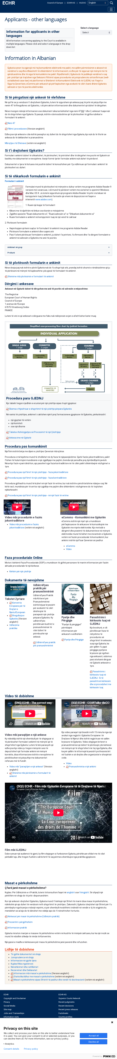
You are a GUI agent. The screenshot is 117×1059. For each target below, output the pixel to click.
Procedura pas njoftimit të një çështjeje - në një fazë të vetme (38, 495)
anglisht (71, 892)
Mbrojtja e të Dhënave (15, 143)
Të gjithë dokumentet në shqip (26, 954)
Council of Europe (55, 3)
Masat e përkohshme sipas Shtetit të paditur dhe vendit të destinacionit (49, 980)
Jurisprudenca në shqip (22, 957)
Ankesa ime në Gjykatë (20, 438)
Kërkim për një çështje (20, 571)
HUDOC (82, 3)
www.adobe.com (43, 199)
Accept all (94, 1035)
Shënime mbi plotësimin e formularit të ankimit (31, 276)
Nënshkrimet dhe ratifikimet (24, 967)
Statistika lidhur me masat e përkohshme (34, 976)
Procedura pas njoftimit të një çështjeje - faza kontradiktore (37, 478)
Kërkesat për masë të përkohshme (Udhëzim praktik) (34, 916)
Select (85, 32)
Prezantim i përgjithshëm (20, 922)
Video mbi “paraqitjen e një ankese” (26, 766)
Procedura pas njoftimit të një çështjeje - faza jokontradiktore (38, 472)
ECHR (8, 3)
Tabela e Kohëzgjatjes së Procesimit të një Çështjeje (35, 432)
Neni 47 (11, 123)
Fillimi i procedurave (17, 129)
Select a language (89, 28)
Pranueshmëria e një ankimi (82, 766)
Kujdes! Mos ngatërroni (22, 964)
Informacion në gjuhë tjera (23, 960)
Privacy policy (31, 1049)
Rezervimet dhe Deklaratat (24, 970)
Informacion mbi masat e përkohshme (32, 973)
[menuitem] (31, 994)
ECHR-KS (71, 3)
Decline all (94, 1041)
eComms (70, 546)
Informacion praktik (17, 927)
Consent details (11, 1049)
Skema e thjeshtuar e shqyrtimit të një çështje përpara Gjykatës (40, 409)
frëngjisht (84, 892)
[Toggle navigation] (111, 9)
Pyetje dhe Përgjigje (74, 639)
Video (69, 549)
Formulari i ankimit (14, 181)
